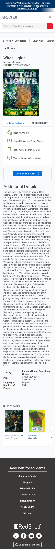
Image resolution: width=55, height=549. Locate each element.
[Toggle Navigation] (50, 17)
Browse (11, 48)
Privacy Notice (27, 488)
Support (27, 482)
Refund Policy (27, 500)
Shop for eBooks (27, 476)
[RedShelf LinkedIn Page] (16, 538)
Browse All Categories (14, 40)
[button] (27, 133)
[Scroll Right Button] (52, 427)
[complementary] (27, 422)
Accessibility (27, 507)
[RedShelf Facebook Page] (24, 538)
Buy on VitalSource (26, 174)
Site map (27, 513)
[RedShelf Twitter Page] (39, 538)
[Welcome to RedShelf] (9, 17)
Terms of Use (27, 494)
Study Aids (38, 40)
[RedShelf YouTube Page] (31, 538)
